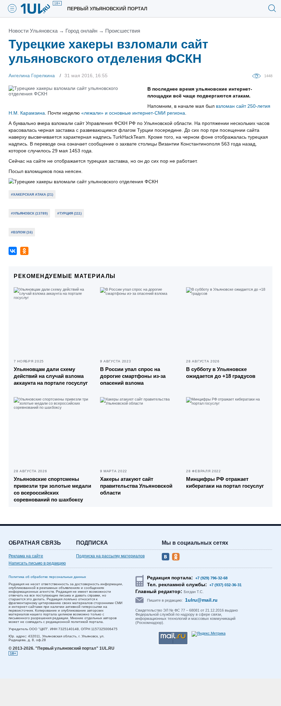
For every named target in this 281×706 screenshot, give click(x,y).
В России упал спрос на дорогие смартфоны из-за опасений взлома (133, 376)
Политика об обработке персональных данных (47, 577)
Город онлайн (81, 31)
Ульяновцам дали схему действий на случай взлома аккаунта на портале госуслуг (51, 376)
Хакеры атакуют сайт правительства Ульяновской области (136, 486)
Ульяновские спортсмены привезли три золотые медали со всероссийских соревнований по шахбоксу (52, 489)
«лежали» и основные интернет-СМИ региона (133, 113)
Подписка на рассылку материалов (110, 556)
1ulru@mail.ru (201, 600)
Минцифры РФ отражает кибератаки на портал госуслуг (225, 482)
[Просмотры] (258, 75)
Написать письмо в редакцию (37, 563)
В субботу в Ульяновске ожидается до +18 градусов (220, 372)
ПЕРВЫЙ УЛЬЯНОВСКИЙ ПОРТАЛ (107, 8)
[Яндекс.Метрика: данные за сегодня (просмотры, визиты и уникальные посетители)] (208, 634)
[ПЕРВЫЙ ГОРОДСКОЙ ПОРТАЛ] (39, 8)
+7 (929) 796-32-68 (211, 578)
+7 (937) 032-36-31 (225, 585)
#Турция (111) (69, 213)
